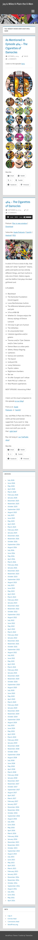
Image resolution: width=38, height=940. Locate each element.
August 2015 (12, 854)
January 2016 (12, 839)
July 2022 (11, 620)
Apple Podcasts (19, 232)
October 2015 (12, 848)
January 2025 (12, 533)
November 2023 (13, 574)
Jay (27, 210)
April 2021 (11, 664)
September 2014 (14, 886)
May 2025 (11, 521)
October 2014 (12, 883)
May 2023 (11, 591)
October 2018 (12, 752)
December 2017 (13, 781)
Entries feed (12, 919)
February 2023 (13, 600)
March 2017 (12, 798)
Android (8, 235)
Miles (26, 56)
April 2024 (11, 559)
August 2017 (12, 792)
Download (9, 226)
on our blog (19, 401)
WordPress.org (13, 924)
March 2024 (12, 562)
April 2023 (11, 594)
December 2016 (13, 807)
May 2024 (11, 556)
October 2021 (12, 647)
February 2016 (13, 836)
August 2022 (12, 617)
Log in (10, 916)
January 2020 (12, 708)
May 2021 (11, 661)
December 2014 (13, 877)
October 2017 (12, 787)
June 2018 (11, 763)
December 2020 (13, 676)
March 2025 (12, 527)
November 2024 (13, 539)
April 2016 (11, 830)
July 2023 (11, 585)
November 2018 (13, 749)
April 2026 (11, 489)
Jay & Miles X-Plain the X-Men (18, 3)
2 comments (12, 59)
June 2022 (11, 623)
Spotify (28, 232)
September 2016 (14, 816)
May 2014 (11, 898)
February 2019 (13, 740)
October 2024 (12, 541)
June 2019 (11, 728)
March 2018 (12, 772)
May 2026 (11, 486)
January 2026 (12, 498)
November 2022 (13, 609)
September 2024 (14, 544)
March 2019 (12, 737)
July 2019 (11, 725)
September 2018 (14, 755)
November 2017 (13, 784)
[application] (19, 217)
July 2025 (11, 515)
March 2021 (12, 667)
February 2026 (13, 495)
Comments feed (13, 922)
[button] (19, 84)
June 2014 (11, 895)
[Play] (8, 217)
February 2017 (13, 801)
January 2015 (12, 874)
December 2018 (13, 746)
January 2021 (12, 673)
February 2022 (13, 635)
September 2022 (14, 614)
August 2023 (12, 582)
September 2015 (14, 851)
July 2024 (11, 550)
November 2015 (13, 845)
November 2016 (13, 810)
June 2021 (11, 658)
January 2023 (12, 603)
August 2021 (12, 652)
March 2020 (12, 702)
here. (23, 64)
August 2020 (12, 687)
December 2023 (13, 571)
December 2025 (13, 501)
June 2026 (11, 483)
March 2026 (12, 492)
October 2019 (12, 717)
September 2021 (14, 649)
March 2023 (12, 597)
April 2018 (11, 769)
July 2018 (11, 760)
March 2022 (12, 632)
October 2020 (12, 682)
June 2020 (11, 693)
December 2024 (13, 536)
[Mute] (24, 217)
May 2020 (11, 696)
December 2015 (13, 842)
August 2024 (12, 547)
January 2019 (12, 743)
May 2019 (11, 731)
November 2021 (13, 644)
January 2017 (12, 804)
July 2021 (11, 655)
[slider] (28, 217)
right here (13, 431)
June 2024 (11, 553)
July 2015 (11, 857)
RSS (14, 235)
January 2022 (12, 638)
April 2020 (11, 699)
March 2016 (12, 833)
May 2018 (11, 766)
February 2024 (13, 565)
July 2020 (11, 690)
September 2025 (14, 509)
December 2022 (13, 606)
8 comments (12, 213)
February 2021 (13, 670)
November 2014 (13, 880)
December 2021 (13, 641)
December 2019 (13, 711)
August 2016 (12, 819)
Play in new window (19, 223)
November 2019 (13, 714)
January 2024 (12, 568)
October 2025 (12, 506)
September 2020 (14, 684)
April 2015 (11, 865)
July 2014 (11, 892)
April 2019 (11, 734)
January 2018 (12, 778)
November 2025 (13, 504)
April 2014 (11, 900)
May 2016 (11, 827)
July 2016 (11, 822)
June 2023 (11, 588)
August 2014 (12, 889)
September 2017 (14, 790)
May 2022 (11, 626)
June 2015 (11, 860)
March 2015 (12, 868)
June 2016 (11, 825)
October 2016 (12, 813)
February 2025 (13, 530)
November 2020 (13, 679)
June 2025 (11, 518)
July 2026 (11, 480)
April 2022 (11, 629)
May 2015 (11, 863)
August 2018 (12, 757)
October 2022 (12, 612)
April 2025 (11, 524)
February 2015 (13, 871)
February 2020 (13, 705)
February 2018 (13, 775)
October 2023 (12, 576)
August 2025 (12, 512)
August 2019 (12, 722)
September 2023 (14, 579)
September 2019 (14, 719)
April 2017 (11, 795)
